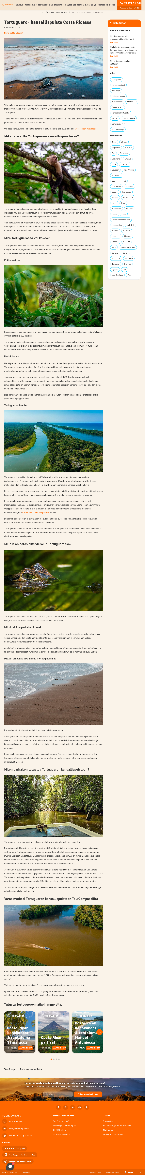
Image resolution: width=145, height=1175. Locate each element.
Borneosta (124, 153)
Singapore (116, 258)
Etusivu (19, 4)
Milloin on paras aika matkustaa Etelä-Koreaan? (122, 37)
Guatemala (116, 186)
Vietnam (131, 275)
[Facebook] (58, 1107)
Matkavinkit (132, 102)
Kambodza (126, 192)
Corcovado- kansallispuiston (35, 512)
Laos (124, 214)
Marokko (126, 231)
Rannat (115, 118)
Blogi (112, 4)
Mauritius (116, 236)
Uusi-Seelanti (117, 275)
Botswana (116, 159)
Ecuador (115, 170)
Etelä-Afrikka (128, 170)
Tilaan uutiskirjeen (88, 1094)
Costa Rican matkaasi (85, 128)
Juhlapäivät (116, 80)
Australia (128, 148)
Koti (43, 12)
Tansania (115, 264)
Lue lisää (114, 42)
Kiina (123, 203)
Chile (114, 164)
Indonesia (129, 186)
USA (124, 269)
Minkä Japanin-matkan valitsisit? (120, 62)
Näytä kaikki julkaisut (13, 33)
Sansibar (126, 253)
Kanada (115, 197)
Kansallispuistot (118, 85)
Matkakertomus (118, 96)
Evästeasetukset (95, 1172)
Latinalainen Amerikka (121, 220)
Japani (114, 192)
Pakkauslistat (117, 107)
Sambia (115, 253)
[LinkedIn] (72, 1107)
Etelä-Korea (116, 175)
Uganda (115, 269)
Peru (114, 247)
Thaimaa (127, 264)
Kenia (114, 203)
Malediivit (130, 225)
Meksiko (127, 236)
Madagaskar (117, 225)
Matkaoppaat (117, 102)
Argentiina (116, 148)
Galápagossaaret (119, 181)
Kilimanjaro (116, 209)
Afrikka (124, 142)
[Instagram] (65, 1107)
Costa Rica (125, 164)
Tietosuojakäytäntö (112, 1172)
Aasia (114, 142)
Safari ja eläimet (118, 124)
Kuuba (114, 214)
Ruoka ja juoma (128, 118)
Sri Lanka (129, 258)
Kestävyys (116, 91)
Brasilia (128, 159)
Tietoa (106, 1115)
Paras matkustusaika (120, 113)
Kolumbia (129, 209)
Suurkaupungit (118, 129)
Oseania (115, 242)
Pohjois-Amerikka (128, 247)
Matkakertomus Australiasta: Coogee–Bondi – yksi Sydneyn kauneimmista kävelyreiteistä (123, 50)
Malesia (115, 231)
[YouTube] (79, 1107)
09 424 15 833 (132, 3)
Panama (126, 242)
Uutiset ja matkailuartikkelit (57, 12)
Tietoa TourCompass (63, 1115)
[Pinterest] (86, 1107)
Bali (113, 153)
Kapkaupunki (128, 197)
